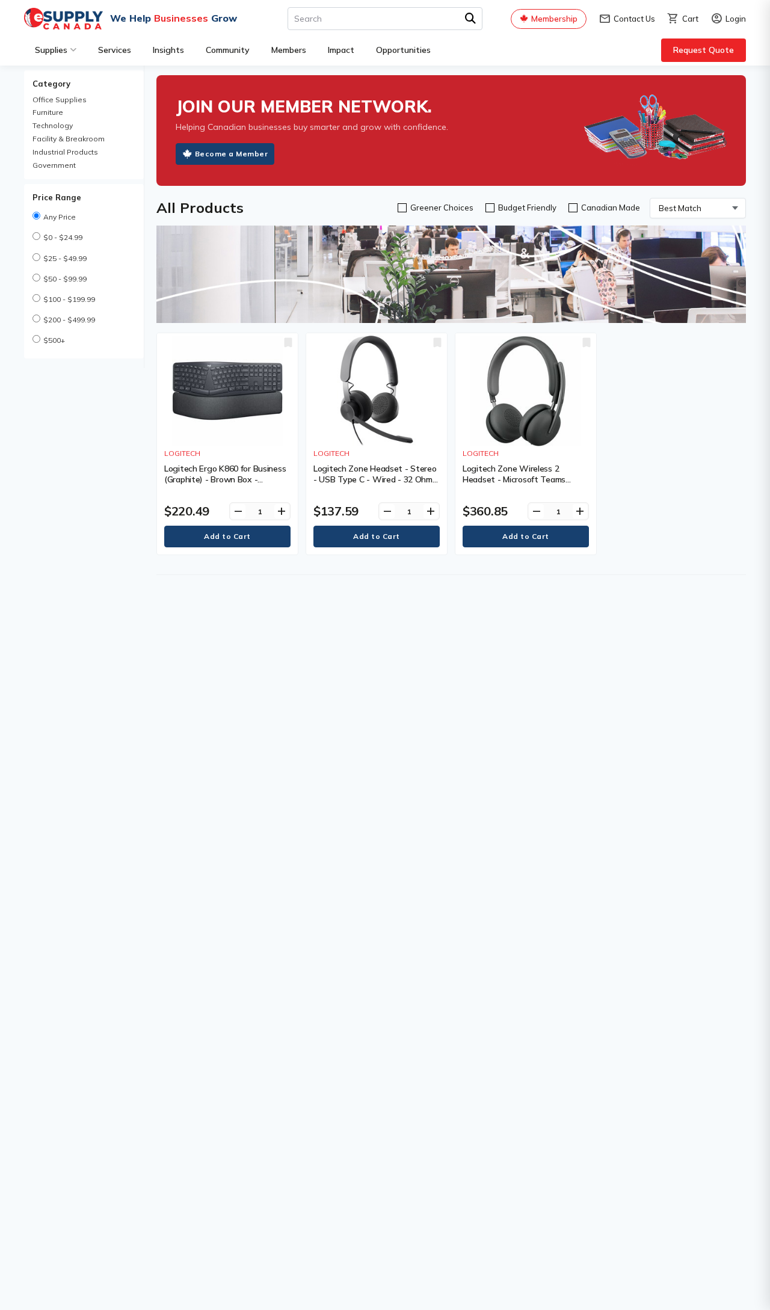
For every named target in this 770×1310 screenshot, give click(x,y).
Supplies (51, 50)
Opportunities (403, 50)
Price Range (56, 197)
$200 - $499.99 (69, 319)
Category (51, 83)
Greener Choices (441, 207)
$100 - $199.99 (69, 299)
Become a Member (231, 153)
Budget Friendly (527, 207)
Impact (341, 50)
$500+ (54, 340)
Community (228, 50)
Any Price (59, 216)
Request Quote (703, 50)
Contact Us (627, 19)
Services (114, 50)
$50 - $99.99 (65, 278)
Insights (168, 50)
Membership (554, 18)
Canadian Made (610, 207)
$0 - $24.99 (62, 237)
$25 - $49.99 (65, 258)
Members (288, 50)
